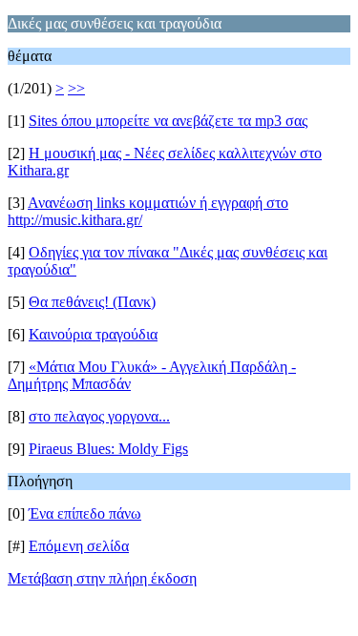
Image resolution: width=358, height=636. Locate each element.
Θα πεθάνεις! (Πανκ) (92, 302)
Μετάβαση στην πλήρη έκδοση (102, 578)
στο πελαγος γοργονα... (99, 416)
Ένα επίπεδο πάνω (85, 513)
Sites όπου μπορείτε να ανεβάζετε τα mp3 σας (168, 121)
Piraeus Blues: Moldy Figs (108, 449)
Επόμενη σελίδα (79, 546)
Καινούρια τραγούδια (93, 334)
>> (76, 88)
